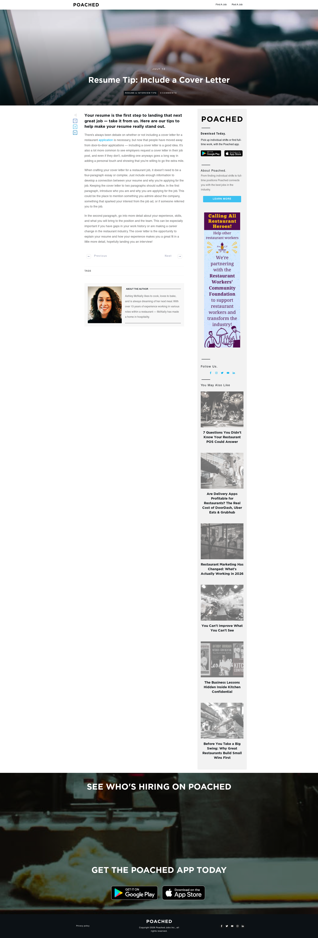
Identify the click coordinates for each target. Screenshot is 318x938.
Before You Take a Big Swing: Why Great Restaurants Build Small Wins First (222, 750)
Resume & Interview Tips (141, 93)
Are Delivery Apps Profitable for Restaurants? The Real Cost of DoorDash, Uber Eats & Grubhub (222, 502)
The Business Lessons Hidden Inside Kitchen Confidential (222, 686)
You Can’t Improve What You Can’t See (222, 627)
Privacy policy (83, 926)
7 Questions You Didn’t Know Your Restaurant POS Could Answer (222, 437)
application (106, 140)
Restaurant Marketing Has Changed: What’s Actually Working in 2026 (222, 568)
